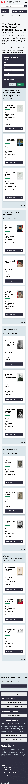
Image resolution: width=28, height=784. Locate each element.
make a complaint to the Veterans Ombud (17, 755)
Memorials (18, 15)
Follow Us (16, 694)
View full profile (10, 128)
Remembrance (10, 15)
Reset (11, 84)
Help (3, 765)
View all (23, 205)
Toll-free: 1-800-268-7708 (14, 735)
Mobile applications (10, 770)
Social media (8, 767)
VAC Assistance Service (8, 723)
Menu (4, 11)
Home (2, 15)
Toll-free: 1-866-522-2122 (14, 702)
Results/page (7, 73)
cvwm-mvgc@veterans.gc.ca (14, 686)
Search (19, 84)
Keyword (6, 67)
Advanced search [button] (9, 79)
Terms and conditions (10, 772)
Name (5, 62)
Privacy (6, 775)
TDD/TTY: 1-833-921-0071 (14, 706)
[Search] (25, 6)
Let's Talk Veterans (14, 715)
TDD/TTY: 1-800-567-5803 (14, 739)
